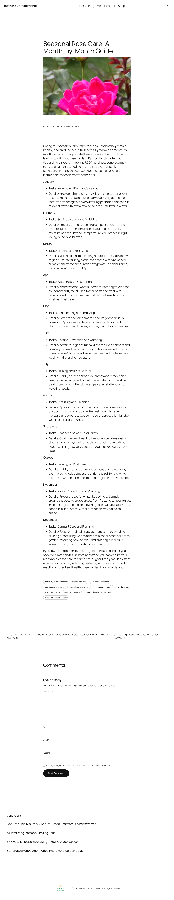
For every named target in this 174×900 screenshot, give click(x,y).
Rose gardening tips (101, 587)
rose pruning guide (52, 592)
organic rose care (79, 581)
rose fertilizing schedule (79, 587)
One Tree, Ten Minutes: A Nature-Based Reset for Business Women (52, 823)
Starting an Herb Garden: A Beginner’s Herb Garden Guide (45, 850)
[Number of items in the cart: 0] (168, 6)
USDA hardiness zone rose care (97, 592)
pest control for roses (99, 581)
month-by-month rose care (56, 581)
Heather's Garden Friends (20, 6)
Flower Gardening (72, 126)
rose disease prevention (55, 587)
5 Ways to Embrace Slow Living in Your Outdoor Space (42, 841)
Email (46, 740)
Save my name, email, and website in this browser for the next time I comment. (79, 765)
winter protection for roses (56, 597)
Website (46, 752)
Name (46, 727)
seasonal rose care (72, 592)
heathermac (57, 126)
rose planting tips (120, 587)
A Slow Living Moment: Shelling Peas (31, 832)
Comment (48, 691)
